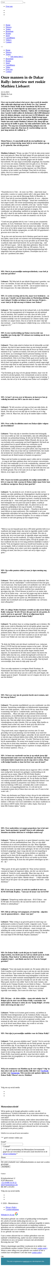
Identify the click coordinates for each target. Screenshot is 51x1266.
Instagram (15, 1073)
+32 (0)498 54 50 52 (8, 1183)
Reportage (9, 31)
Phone (3, 1157)
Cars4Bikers (10, 38)
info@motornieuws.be (9, 1185)
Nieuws (9, 27)
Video (8, 67)
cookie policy (42, 1248)
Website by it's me (7, 1215)
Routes (8, 33)
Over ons (9, 6)
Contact (9, 42)
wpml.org (26, 1261)
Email (3, 1142)
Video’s (8, 40)
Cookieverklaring (12, 1209)
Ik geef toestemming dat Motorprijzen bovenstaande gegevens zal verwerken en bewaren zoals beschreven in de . (25, 1152)
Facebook (45, 1071)
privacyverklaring (9, 1154)
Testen (8, 29)
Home (8, 25)
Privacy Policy (11, 1207)
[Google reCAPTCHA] (16, 1215)
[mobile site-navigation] (2, 46)
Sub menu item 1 (16, 57)
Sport (8, 36)
